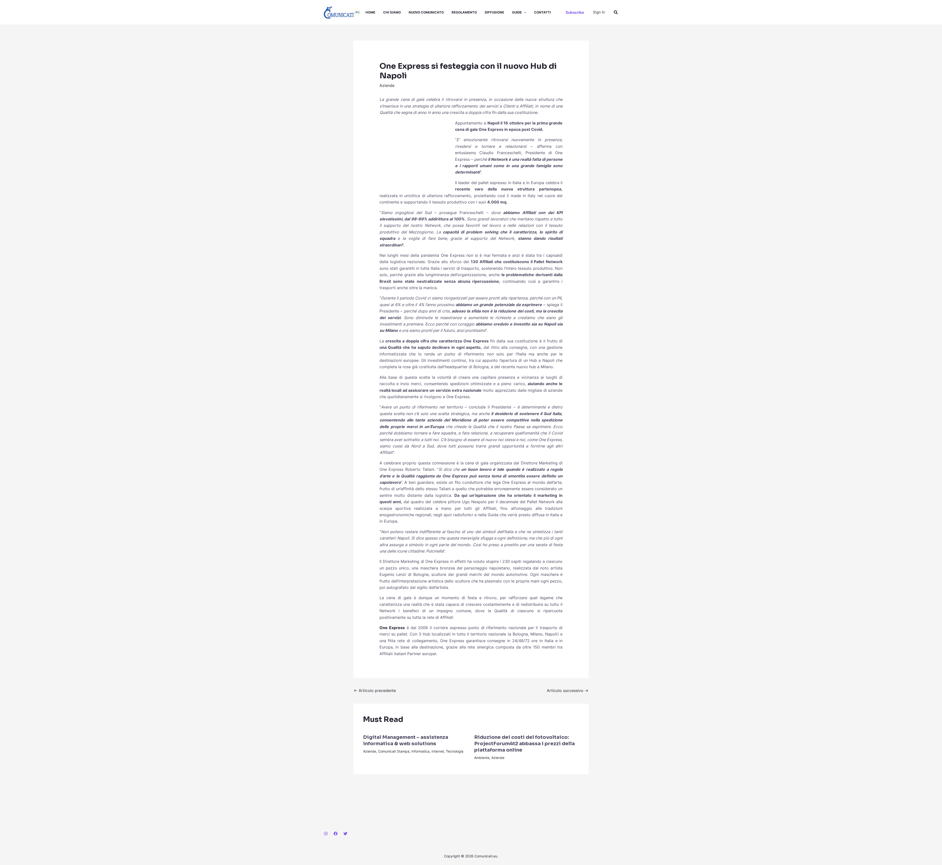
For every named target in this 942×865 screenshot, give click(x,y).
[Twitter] (345, 834)
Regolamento (464, 12)
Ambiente (481, 758)
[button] (524, 12)
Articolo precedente (375, 690)
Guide (517, 12)
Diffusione (494, 12)
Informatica (420, 751)
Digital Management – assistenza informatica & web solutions (405, 740)
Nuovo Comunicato (426, 12)
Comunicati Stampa (393, 751)
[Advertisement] (416, 152)
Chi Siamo (392, 12)
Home (370, 12)
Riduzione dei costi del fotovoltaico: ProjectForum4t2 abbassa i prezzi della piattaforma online (524, 743)
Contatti (542, 12)
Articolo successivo (567, 690)
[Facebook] (336, 834)
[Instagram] (326, 834)
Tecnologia (454, 751)
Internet (438, 751)
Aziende (386, 85)
